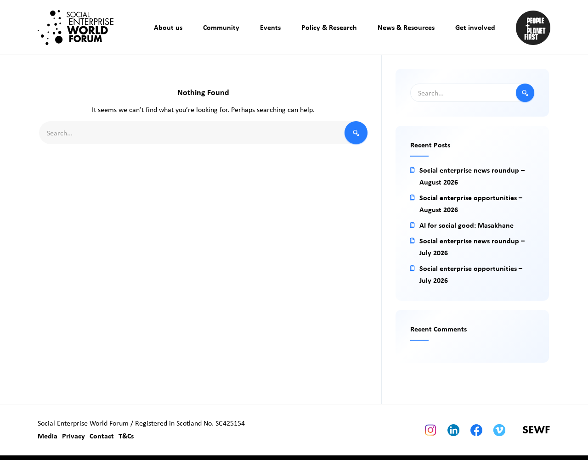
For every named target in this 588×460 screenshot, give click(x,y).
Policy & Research (329, 27)
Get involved (475, 27)
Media (47, 436)
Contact (102, 436)
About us (168, 27)
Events (270, 27)
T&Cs (126, 436)
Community (221, 27)
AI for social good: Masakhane (466, 225)
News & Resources (406, 27)
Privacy (73, 436)
